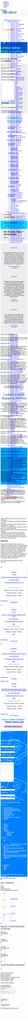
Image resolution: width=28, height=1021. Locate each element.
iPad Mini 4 (14, 452)
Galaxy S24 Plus (16, 99)
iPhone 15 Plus (16, 36)
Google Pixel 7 (15, 230)
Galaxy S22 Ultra (16, 106)
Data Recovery (8, 26)
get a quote (12, 878)
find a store (4, 878)
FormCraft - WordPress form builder (11, 112)
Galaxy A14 (14, 186)
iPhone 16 (14, 32)
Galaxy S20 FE (15, 116)
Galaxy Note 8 (15, 141)
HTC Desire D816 (16, 370)
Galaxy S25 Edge (16, 92)
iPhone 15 (14, 38)
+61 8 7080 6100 (15, 693)
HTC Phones (11, 360)
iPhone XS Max (15, 60)
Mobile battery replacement (14, 140)
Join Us (6, 826)
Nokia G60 (14, 335)
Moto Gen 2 (14, 357)
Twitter (5, 6)
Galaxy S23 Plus (16, 103)
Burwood (13, 572)
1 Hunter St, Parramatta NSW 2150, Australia (13, 653)
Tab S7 (12, 203)
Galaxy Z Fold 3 (16, 193)
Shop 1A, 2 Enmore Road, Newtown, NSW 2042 (14, 615)
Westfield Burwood (13, 726)
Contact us (8, 495)
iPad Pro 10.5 (15, 470)
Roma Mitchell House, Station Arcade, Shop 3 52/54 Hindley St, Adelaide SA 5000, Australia (14, 689)
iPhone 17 (14, 27)
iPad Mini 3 (14, 453)
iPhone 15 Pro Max (17, 34)
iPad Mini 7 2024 (16, 446)
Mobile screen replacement (14, 131)
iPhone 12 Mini (16, 53)
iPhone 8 (13, 67)
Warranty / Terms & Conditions (12, 817)
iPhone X (13, 64)
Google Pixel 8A (16, 224)
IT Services (7, 816)
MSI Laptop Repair (14, 485)
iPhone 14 (14, 43)
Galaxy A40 (14, 168)
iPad (9, 417)
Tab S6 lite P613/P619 (18, 200)
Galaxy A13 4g (15, 184)
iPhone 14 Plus (16, 42)
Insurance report (14, 190)
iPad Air (10, 432)
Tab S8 (12, 207)
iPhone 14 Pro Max (17, 39)
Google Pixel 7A (16, 228)
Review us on (4, 600)
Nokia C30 (14, 345)
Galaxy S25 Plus (16, 95)
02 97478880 (15, 580)
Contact (6, 829)
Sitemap (6, 818)
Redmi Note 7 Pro (16, 389)
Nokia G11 (14, 341)
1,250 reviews (14, 715)
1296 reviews (14, 602)
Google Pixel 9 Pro (17, 220)
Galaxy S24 (14, 100)
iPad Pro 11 (14, 469)
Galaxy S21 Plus (16, 114)
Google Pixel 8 (15, 225)
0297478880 (10, 29)
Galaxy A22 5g (15, 175)
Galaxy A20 (14, 179)
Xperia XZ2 (14, 414)
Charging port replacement (14, 165)
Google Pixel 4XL (16, 241)
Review (6, 2)
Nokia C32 (14, 342)
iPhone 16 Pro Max (17, 28)
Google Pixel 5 (15, 236)
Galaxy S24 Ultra (16, 97)
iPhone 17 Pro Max (17, 24)
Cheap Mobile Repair (8, 874)
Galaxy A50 (14, 167)
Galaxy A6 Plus (16, 150)
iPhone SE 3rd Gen (17, 79)
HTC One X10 (15, 374)
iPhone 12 (14, 54)
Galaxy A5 (14, 152)
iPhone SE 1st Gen (17, 77)
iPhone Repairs (13, 21)
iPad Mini (10, 445)
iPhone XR (14, 63)
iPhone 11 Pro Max (17, 56)
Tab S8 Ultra (15, 210)
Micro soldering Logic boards (14, 182)
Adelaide (14, 684)
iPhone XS (14, 61)
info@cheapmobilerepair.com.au (15, 582)
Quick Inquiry (7, 31)
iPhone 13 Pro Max (17, 45)
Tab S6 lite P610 (16, 202)
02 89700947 (14, 619)
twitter (5, 866)
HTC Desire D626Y (17, 371)
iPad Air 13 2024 (16, 434)
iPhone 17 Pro (15, 25)
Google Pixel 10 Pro (17, 216)
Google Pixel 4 (15, 242)
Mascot (9, 833)
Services (6, 825)
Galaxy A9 (14, 146)
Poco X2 (13, 402)
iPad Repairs (7, 23)
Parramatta (14, 648)
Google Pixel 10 (16, 217)
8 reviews (13, 678)
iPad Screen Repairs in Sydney (12, 810)
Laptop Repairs (8, 25)
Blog (5, 828)
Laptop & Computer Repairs (11, 809)
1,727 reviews (14, 641)
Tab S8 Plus (14, 209)
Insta (5, 7)
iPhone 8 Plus (15, 65)
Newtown (13, 609)
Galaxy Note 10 (16, 138)
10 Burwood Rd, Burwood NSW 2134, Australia (14, 577)
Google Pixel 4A (16, 239)
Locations (6, 831)
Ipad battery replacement (14, 157)
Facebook (6, 4)
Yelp (5, 869)
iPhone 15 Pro (15, 35)
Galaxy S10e (15, 124)
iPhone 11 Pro (15, 57)
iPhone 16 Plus (16, 31)
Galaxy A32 (14, 171)
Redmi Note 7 (15, 391)
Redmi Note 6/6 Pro (17, 392)
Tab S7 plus (14, 204)
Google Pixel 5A (16, 235)
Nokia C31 (14, 343)
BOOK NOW (4, 999)
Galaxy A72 (14, 160)
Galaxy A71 (14, 159)
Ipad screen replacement (14, 149)
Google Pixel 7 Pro (17, 227)
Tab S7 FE (14, 206)
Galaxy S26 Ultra (16, 88)
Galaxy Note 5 (15, 142)
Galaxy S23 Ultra (16, 102)
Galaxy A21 (14, 177)
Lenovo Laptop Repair (15, 484)
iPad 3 (12, 430)
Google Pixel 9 (15, 221)
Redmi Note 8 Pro (16, 388)
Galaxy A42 (14, 154)
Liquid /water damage (14, 174)
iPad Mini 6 (14, 449)
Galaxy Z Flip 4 (16, 198)
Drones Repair (8, 813)
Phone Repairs (8, 807)
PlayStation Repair (9, 814)
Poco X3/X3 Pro (16, 400)
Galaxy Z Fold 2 (16, 192)
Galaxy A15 (14, 188)
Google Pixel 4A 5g (17, 238)
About (5, 824)
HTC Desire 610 (16, 373)
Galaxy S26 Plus (16, 89)
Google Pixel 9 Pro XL (18, 218)
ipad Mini (13, 456)
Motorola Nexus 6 (16, 359)
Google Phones (13, 211)
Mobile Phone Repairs (12, 20)
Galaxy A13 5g (15, 185)
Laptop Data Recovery (15, 494)
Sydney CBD (10, 832)
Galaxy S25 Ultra (16, 93)
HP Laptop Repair (13, 482)
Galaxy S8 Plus (16, 129)
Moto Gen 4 (14, 356)
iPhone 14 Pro (15, 40)
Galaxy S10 (14, 125)
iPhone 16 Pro (15, 29)
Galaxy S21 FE (15, 113)
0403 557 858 (15, 656)
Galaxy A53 (14, 163)
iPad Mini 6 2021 (16, 448)
